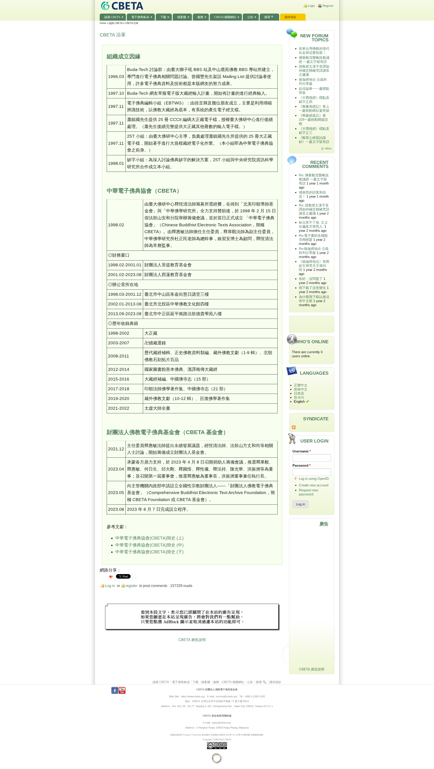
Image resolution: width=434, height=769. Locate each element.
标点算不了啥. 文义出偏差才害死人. (313, 224)
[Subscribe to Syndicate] (312, 427)
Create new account (313, 485)
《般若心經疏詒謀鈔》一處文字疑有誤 (314, 140)
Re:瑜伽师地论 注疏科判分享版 (314, 251)
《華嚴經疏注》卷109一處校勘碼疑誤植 (313, 119)
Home (103, 23)
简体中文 (300, 389)
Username (301, 451)
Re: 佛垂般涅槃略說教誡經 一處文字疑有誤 (314, 179)
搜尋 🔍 (269, 17)
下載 (163, 17)
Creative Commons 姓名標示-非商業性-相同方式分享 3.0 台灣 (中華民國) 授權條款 (221, 735)
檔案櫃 (181, 17)
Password (301, 465)
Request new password (308, 492)
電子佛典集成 (140, 17)
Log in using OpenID (314, 478)
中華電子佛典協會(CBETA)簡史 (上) (149, 538)
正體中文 (300, 385)
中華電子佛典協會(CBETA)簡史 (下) (149, 551)
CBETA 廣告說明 (192, 640)
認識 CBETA (112, 17)
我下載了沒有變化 (312, 288)
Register (328, 5)
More (328, 148)
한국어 (299, 397)
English (299, 401)
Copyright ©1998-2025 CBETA (217, 739)
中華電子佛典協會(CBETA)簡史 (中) (149, 545)
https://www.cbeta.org (193, 696)
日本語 (299, 393)
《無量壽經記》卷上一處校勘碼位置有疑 (314, 108)
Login (311, 5)
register (131, 586)
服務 (200, 17)
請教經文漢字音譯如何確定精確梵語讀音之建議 (314, 70)
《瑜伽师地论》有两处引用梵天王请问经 (314, 266)
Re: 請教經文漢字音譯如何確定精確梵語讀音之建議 (314, 209)
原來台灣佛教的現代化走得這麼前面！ (314, 50)
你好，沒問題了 (311, 279)
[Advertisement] (192, 618)
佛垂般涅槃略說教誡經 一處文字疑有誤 (314, 60)
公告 (250, 17)
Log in (110, 586)
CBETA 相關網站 (225, 17)
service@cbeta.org (226, 696)
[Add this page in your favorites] (111, 577)
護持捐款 (290, 17)
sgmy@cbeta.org (221, 722)
